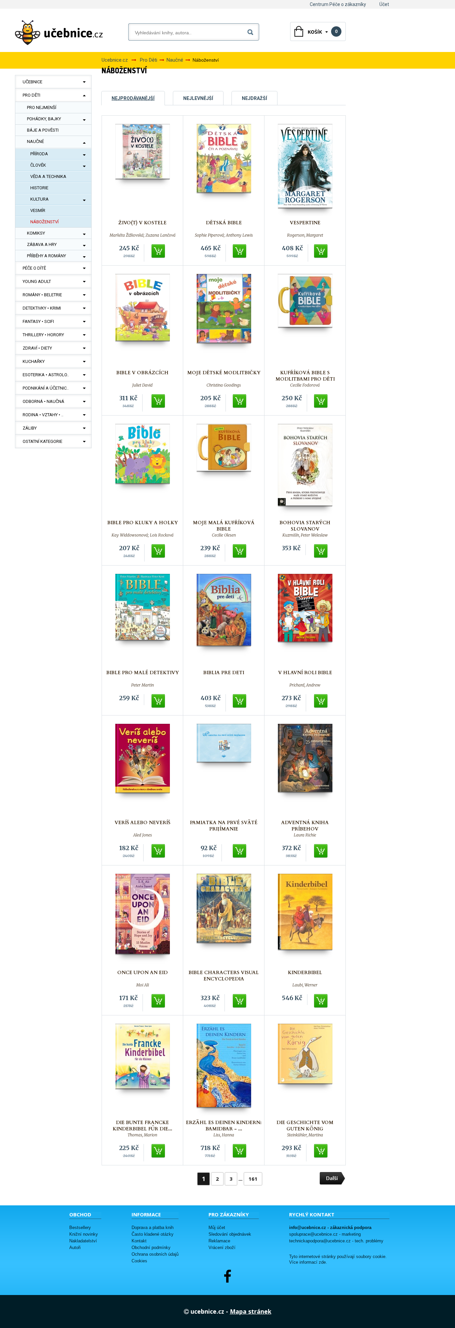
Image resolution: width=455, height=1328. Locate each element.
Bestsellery (80, 1227)
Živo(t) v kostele (142, 223)
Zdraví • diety (37, 348)
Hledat (251, 30)
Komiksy (36, 233)
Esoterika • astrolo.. (46, 374)
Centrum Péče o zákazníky (338, 4)
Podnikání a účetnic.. (46, 388)
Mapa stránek (250, 1311)
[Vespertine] (305, 170)
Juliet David (142, 385)
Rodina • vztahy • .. (43, 414)
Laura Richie (305, 835)
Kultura (39, 199)
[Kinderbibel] (305, 920)
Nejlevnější (198, 98)
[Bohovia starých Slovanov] (305, 470)
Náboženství (44, 221)
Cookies (139, 1260)
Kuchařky (34, 361)
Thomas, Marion (142, 1135)
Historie (39, 187)
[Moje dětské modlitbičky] (224, 320)
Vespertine (305, 223)
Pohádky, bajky (44, 118)
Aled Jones (142, 835)
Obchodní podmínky (151, 1247)
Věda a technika (48, 176)
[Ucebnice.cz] (59, 32)
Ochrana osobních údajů (155, 1254)
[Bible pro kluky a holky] (142, 470)
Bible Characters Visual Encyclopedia (224, 975)
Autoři (75, 1247)
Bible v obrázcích (142, 373)
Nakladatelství (83, 1240)
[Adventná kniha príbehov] (305, 770)
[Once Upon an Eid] (142, 920)
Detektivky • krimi (42, 308)
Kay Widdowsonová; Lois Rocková (143, 535)
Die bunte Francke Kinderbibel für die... (142, 1125)
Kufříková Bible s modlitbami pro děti (305, 376)
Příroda (39, 153)
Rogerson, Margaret (305, 235)
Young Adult (37, 281)
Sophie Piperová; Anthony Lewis (224, 235)
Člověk (38, 165)
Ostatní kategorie (42, 441)
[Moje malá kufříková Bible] (224, 470)
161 (252, 1178)
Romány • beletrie (42, 294)
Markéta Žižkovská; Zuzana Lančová (143, 235)
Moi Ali (142, 985)
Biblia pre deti (223, 672)
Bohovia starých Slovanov (304, 526)
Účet (384, 4)
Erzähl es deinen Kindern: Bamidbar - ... (223, 1125)
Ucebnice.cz (115, 60)
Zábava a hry (42, 244)
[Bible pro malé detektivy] (142, 620)
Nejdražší (254, 98)
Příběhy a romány (46, 255)
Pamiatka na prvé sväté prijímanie (223, 825)
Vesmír (37, 210)
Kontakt (139, 1240)
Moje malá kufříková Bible (223, 526)
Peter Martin (142, 685)
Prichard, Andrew (304, 685)
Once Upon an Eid (142, 972)
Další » (332, 1178)
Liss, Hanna (224, 1135)
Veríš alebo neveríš (142, 822)
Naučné (35, 141)
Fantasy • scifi (38, 321)
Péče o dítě (34, 268)
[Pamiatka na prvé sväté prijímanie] (224, 770)
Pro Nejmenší (41, 107)
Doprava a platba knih (153, 1227)
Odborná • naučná (43, 401)
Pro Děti (31, 95)
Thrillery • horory (43, 334)
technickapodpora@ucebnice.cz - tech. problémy (336, 1240)
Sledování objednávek (230, 1234)
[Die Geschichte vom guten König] (305, 1070)
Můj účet (217, 1227)
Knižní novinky (83, 1234)
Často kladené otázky (153, 1234)
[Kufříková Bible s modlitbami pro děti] (305, 320)
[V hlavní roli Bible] (305, 620)
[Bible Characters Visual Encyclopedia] (224, 920)
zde (322, 1262)
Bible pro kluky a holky (142, 523)
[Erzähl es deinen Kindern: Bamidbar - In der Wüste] (224, 1070)
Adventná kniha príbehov (305, 825)
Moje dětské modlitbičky (223, 373)
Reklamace (219, 1240)
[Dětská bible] (224, 170)
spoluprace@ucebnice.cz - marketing (325, 1234)
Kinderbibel (305, 972)
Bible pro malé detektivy (142, 672)
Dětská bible (224, 223)
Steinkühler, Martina (305, 1135)
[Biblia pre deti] (224, 620)
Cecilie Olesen (224, 535)
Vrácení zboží (222, 1247)
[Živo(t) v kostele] (142, 170)
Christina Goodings (224, 385)
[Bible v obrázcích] (142, 320)
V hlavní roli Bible (305, 672)
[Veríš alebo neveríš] (142, 770)
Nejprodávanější (133, 98)
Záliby (30, 428)
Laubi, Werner (304, 985)
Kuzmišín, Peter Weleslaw (305, 535)
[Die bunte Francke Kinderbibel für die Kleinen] (142, 1070)
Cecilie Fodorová (305, 385)
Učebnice (32, 81)
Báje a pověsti (43, 130)
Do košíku (158, 251)
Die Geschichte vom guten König (304, 1125)
